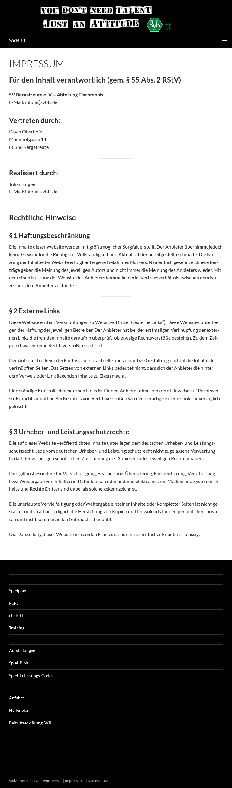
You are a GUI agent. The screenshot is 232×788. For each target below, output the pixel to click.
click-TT (16, 615)
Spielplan (17, 590)
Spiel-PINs (19, 662)
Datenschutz (98, 780)
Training (16, 627)
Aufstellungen (22, 650)
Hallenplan (19, 710)
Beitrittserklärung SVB (30, 722)
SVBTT (17, 40)
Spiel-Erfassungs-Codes (31, 675)
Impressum (74, 780)
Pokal (14, 603)
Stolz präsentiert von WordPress (35, 780)
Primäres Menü (225, 40)
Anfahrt (16, 697)
